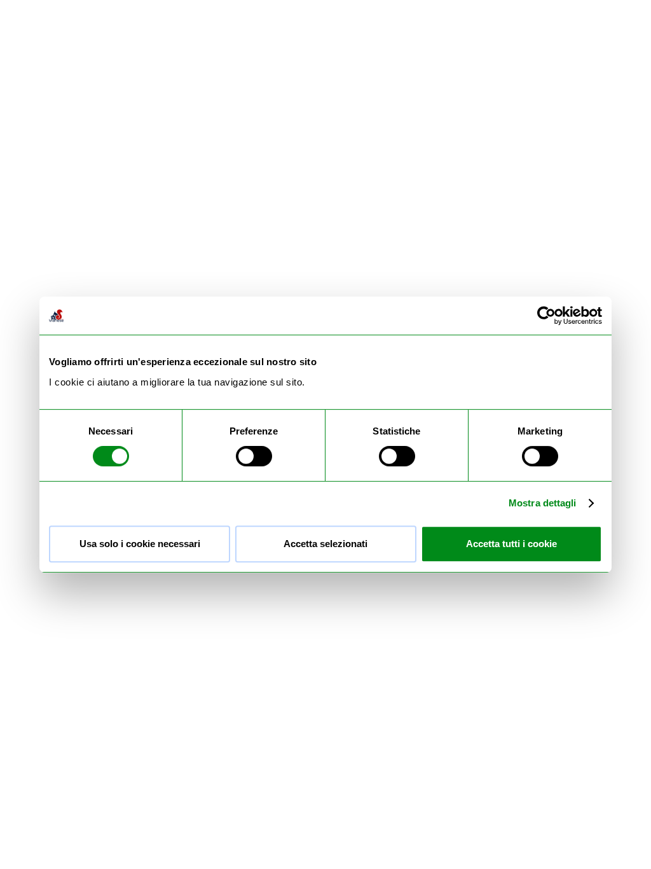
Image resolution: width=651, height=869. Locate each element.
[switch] (254, 456)
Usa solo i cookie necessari (139, 543)
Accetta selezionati (325, 543)
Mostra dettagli (543, 502)
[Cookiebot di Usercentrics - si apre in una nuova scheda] (546, 315)
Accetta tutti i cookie (511, 543)
